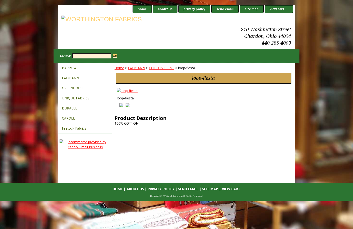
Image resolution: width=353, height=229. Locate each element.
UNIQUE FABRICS (76, 98)
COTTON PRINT (161, 68)
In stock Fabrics (74, 128)
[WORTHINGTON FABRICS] (118, 20)
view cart (277, 9)
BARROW (69, 68)
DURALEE (69, 108)
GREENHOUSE (73, 88)
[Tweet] (121, 105)
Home (119, 68)
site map (252, 9)
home (142, 9)
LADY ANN (136, 68)
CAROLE (68, 118)
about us (165, 9)
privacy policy (194, 9)
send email (225, 9)
